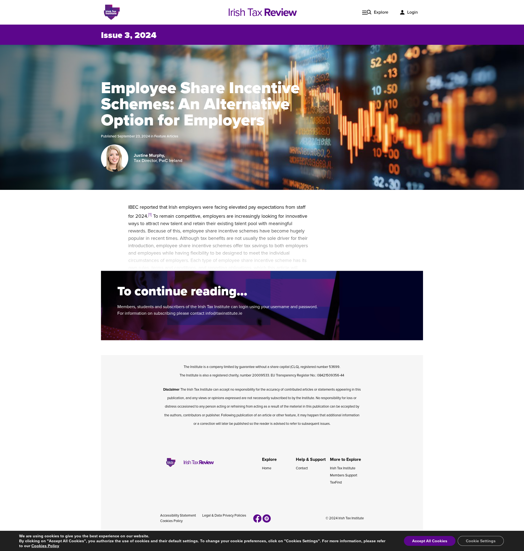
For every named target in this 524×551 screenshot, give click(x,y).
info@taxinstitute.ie (224, 313)
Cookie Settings (481, 541)
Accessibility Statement (178, 515)
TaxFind (336, 482)
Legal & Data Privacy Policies (224, 515)
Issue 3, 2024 (128, 35)
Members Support (343, 475)
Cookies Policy (171, 521)
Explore (381, 12)
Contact (302, 468)
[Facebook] (257, 518)
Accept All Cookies (429, 541)
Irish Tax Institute (342, 468)
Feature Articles (166, 136)
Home (266, 468)
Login (412, 12)
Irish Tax (262, 12)
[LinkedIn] (267, 518)
